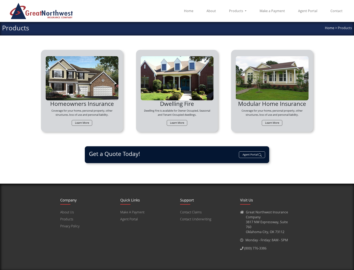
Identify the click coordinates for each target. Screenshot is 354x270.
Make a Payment (272, 11)
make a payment (132, 212)
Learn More (82, 123)
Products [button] (236, 11)
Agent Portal (307, 11)
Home (188, 11)
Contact (336, 11)
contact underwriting (195, 219)
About (211, 11)
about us (67, 212)
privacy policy (69, 226)
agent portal (129, 219)
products (66, 219)
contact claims (191, 212)
